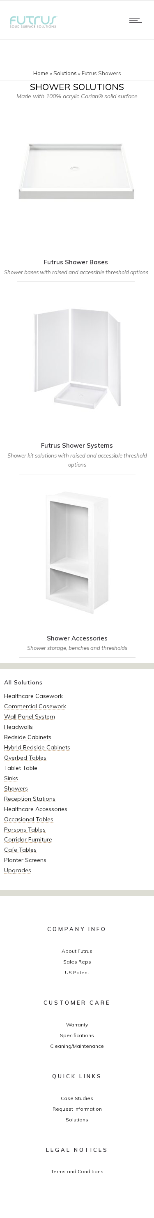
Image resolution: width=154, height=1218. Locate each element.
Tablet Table (20, 768)
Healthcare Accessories (35, 809)
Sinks (11, 778)
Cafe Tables (20, 849)
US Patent (77, 972)
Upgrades (17, 870)
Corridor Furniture (28, 839)
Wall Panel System (29, 716)
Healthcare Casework (33, 696)
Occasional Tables (28, 819)
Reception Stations (29, 798)
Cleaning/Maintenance (77, 1046)
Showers (16, 788)
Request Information (77, 1109)
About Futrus (77, 951)
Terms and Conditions (77, 1171)
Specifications (77, 1035)
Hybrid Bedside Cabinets (37, 747)
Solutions (65, 73)
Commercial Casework (35, 706)
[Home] (32, 26)
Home (40, 73)
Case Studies (77, 1098)
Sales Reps (77, 962)
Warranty (77, 1025)
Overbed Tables (25, 757)
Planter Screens (25, 860)
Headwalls (18, 726)
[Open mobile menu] (137, 20)
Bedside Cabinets (27, 737)
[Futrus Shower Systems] (77, 383)
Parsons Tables (25, 829)
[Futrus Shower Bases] (76, 195)
